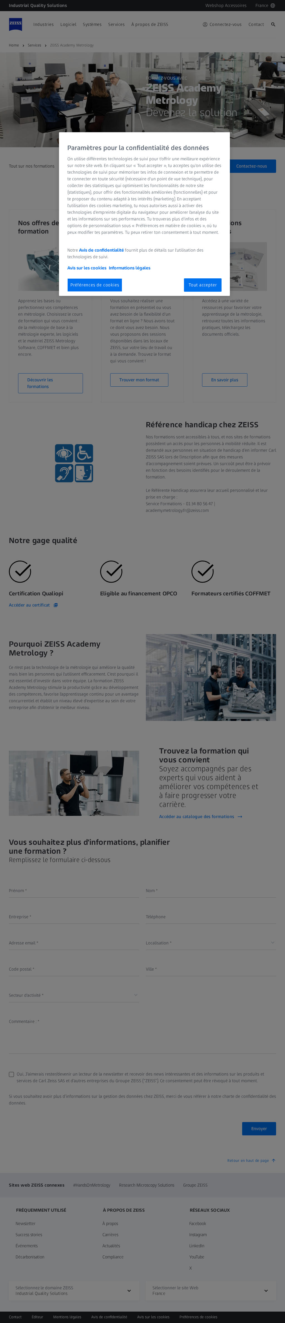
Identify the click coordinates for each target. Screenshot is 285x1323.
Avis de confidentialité (102, 250)
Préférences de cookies (94, 285)
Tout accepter (203, 285)
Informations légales (129, 268)
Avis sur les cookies (86, 268)
